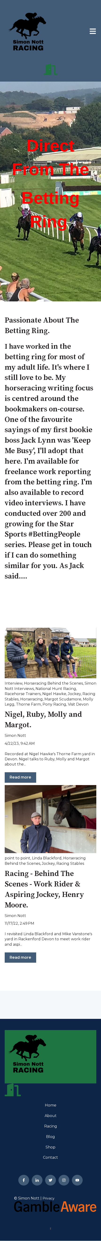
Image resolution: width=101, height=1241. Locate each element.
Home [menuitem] (50, 1105)
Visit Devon (78, 704)
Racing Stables (70, 863)
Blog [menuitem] (50, 1136)
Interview (13, 683)
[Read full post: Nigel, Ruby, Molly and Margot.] (50, 653)
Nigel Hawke (54, 694)
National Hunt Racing (55, 688)
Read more (20, 777)
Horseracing (31, 699)
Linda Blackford (47, 858)
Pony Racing (54, 704)
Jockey (74, 694)
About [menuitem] (51, 1115)
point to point (17, 858)
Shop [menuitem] (50, 1147)
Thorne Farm (28, 704)
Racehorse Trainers (23, 694)
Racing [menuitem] (50, 1126)
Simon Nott (15, 735)
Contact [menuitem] (50, 1157)
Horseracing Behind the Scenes (53, 683)
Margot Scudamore (62, 699)
